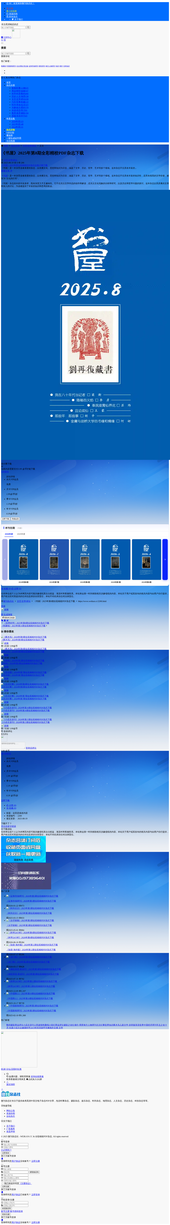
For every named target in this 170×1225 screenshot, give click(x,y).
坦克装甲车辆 (43, 1028)
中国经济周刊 (150, 1025)
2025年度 (17, 124)
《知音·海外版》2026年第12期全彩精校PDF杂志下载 (31, 950)
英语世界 (139, 1025)
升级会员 (15, 519)
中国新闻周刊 (11, 66)
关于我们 (10, 1126)
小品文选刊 (28, 1025)
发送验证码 (6, 1208)
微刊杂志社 (8, 601)
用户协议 (16, 1161)
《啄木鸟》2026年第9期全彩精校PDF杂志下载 (22, 640)
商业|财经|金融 (20, 91)
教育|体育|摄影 (20, 113)
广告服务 (10, 1129)
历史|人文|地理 (20, 96)
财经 (61, 66)
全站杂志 (10, 1116)
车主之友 (160, 1025)
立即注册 (35, 1161)
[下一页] (165, 559)
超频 (6, 609)
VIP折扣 (5, 472)
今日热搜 (10, 141)
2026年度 (17, 121)
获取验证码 (34, 1172)
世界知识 (109, 1025)
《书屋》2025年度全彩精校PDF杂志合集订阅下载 (24, 165)
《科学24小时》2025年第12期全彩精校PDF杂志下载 (30, 986)
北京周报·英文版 (22, 66)
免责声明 (10, 1131)
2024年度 (17, 127)
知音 (57, 66)
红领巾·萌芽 (78, 1025)
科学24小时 (31, 1028)
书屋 (5, 176)
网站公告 (10, 1111)
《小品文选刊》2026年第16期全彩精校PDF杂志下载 (25, 710)
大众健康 (22, 1028)
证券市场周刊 (33, 66)
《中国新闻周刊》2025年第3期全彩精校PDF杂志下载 (31, 1011)
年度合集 (10, 118)
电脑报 (3, 66)
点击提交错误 (9, 826)
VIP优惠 (12, 11)
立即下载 (5, 519)
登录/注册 (6, 1214)
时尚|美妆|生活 (20, 105)
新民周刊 (42, 66)
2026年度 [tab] (9, 534)
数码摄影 (10, 1025)
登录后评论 (31, 748)
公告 (10, 8)
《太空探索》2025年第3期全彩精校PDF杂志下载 (29, 925)
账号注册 (5, 1211)
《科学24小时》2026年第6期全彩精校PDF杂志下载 (30, 937)
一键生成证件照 (13, 138)
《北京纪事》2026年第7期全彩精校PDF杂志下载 (23, 699)
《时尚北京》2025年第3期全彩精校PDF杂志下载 (29, 913)
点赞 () (17, 589)
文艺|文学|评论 (20, 99)
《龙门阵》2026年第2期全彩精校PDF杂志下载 (28, 962)
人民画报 (38, 1025)
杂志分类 (10, 85)
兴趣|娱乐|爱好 (20, 107)
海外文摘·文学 (56, 1028)
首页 (8, 82)
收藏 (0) (7, 589)
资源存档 (13, 14)
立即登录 (5, 1153)
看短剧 (9, 135)
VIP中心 (7, 37)
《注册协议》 (25, 1183)
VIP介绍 (10, 132)
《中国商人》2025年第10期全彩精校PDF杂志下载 (29, 998)
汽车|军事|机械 (20, 102)
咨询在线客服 (37, 1076)
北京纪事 (100, 1025)
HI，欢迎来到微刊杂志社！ (21, 3)
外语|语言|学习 (19, 110)
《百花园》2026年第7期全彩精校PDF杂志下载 (22, 675)
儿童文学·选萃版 (127, 1025)
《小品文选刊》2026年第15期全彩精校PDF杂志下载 (25, 722)
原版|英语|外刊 (19, 116)
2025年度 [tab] (21, 534)
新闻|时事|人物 (20, 88)
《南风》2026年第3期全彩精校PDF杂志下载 (21, 663)
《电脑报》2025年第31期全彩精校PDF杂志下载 (23, 626)
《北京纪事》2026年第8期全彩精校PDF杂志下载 (23, 687)
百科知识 (66, 66)
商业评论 (19, 1025)
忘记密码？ (6, 1150)
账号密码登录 (16, 1211)
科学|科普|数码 (20, 93)
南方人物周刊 (50, 66)
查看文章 (5, 171)
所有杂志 (13, 16)
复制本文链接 (9, 618)
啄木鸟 (116, 1025)
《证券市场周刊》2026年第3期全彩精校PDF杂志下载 (31, 901)
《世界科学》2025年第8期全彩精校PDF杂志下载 (26, 623)
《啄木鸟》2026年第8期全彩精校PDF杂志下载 (22, 651)
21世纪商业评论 (56, 1025)
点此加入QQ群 (35, 1079)
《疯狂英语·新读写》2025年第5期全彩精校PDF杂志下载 (32, 974)
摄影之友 (68, 1025)
